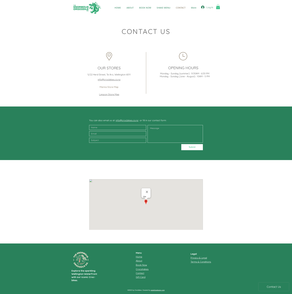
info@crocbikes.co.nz (109, 79)
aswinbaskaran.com (158, 290)
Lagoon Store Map (109, 94)
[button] (218, 6)
